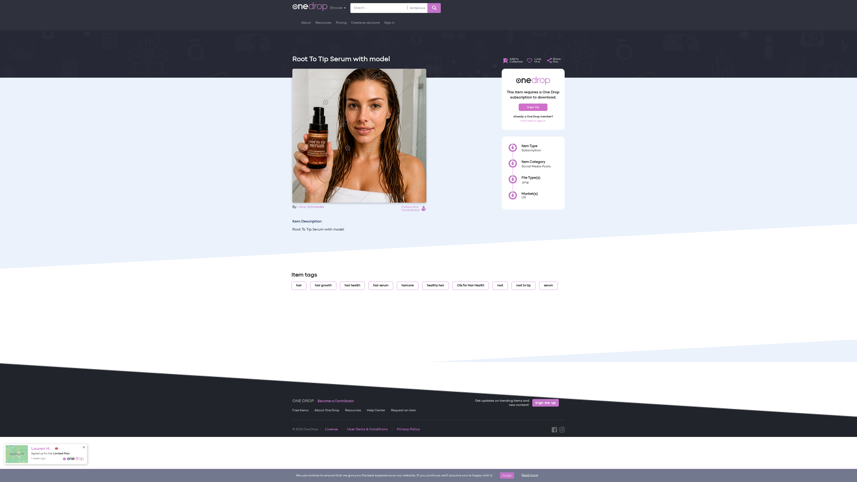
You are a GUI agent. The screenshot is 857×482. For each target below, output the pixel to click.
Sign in (389, 22)
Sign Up (533, 107)
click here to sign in (533, 121)
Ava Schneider (311, 207)
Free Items (300, 410)
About (306, 22)
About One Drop (326, 410)
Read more (530, 475)
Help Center (376, 410)
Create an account (365, 22)
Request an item (403, 410)
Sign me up (545, 403)
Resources (323, 22)
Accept (507, 475)
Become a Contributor (336, 401)
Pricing (341, 22)
